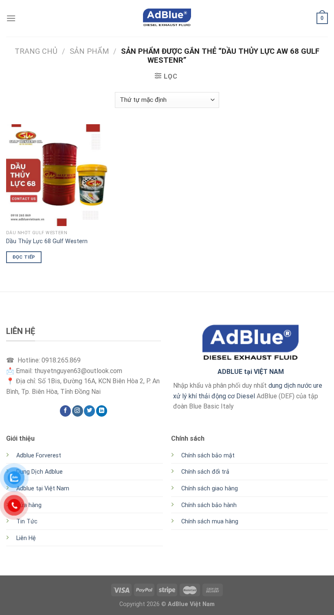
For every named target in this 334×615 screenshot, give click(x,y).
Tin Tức (26, 521)
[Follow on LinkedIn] (101, 411)
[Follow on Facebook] (65, 411)
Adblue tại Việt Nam (42, 488)
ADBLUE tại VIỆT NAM (251, 372)
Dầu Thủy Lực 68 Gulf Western (47, 241)
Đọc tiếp (24, 257)
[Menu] (11, 18)
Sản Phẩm (89, 51)
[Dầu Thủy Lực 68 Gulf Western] (57, 175)
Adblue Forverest (38, 455)
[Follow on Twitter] (89, 411)
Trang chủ (36, 51)
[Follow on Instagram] (77, 411)
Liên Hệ (26, 538)
